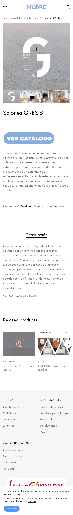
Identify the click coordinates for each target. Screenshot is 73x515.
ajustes (32, 501)
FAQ (42, 432)
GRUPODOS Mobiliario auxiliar (53, 368)
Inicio (6, 18)
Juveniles (8, 425)
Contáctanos (12, 456)
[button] (5, 6)
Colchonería (11, 407)
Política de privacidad (54, 407)
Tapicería (9, 419)
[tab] (36, 235)
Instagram (9, 468)
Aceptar (12, 508)
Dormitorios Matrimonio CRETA (18, 368)
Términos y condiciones (55, 413)
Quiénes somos (13, 450)
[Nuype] (36, 6)
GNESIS (32, 295)
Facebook (9, 462)
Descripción (36, 234)
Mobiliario (19, 18)
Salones (34, 18)
